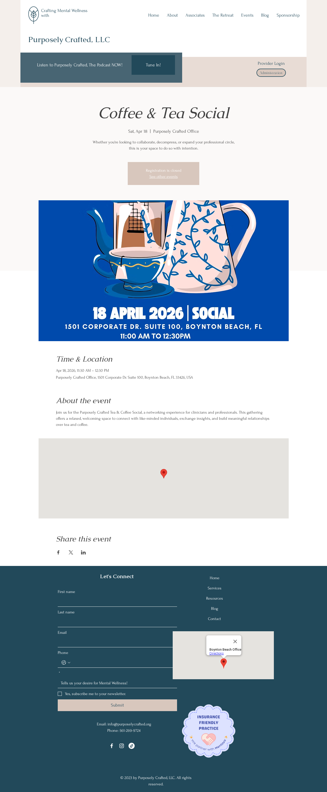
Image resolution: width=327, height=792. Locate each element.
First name (66, 591)
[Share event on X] (70, 552)
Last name (66, 612)
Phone (63, 652)
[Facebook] (112, 746)
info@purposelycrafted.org (129, 724)
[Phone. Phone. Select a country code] (66, 663)
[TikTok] (132, 746)
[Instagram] (122, 746)
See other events (163, 176)
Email (62, 632)
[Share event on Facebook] (58, 552)
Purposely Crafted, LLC (69, 39)
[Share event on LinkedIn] (83, 552)
